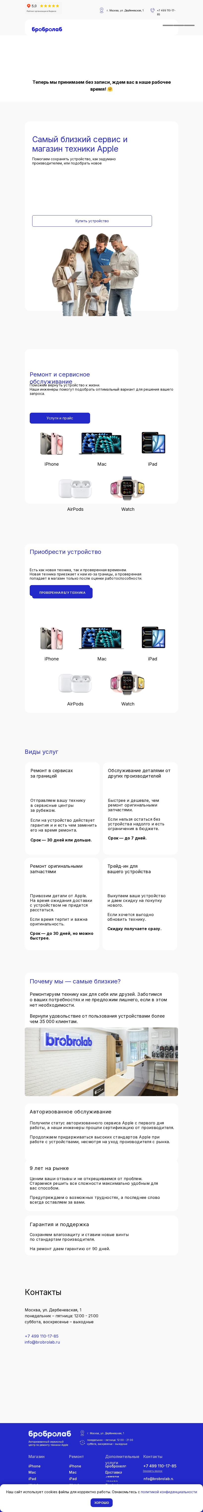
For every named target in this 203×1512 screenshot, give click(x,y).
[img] (47, 29)
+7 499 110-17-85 (41, 1336)
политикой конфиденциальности (169, 1492)
